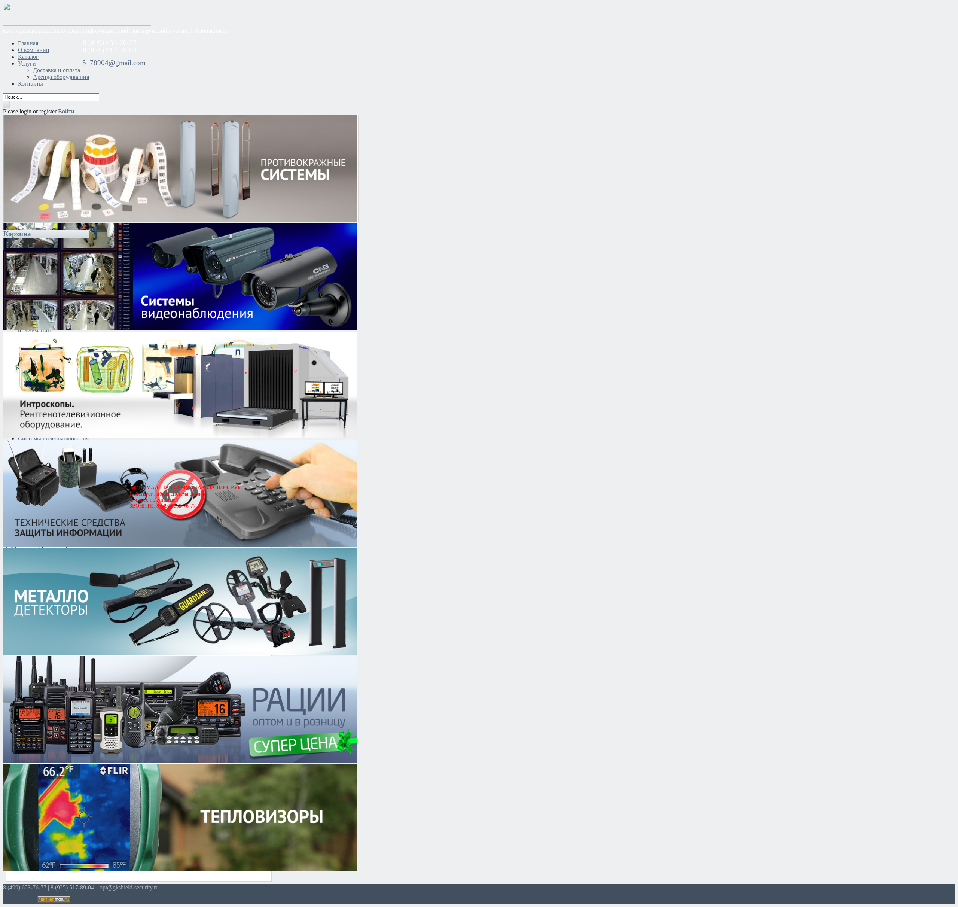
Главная (28, 43)
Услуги (27, 63)
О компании (33, 50)
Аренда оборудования (61, 77)
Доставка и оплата (56, 70)
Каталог (28, 57)
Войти (66, 111)
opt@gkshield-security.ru (129, 887)
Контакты (30, 83)
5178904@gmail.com (114, 63)
